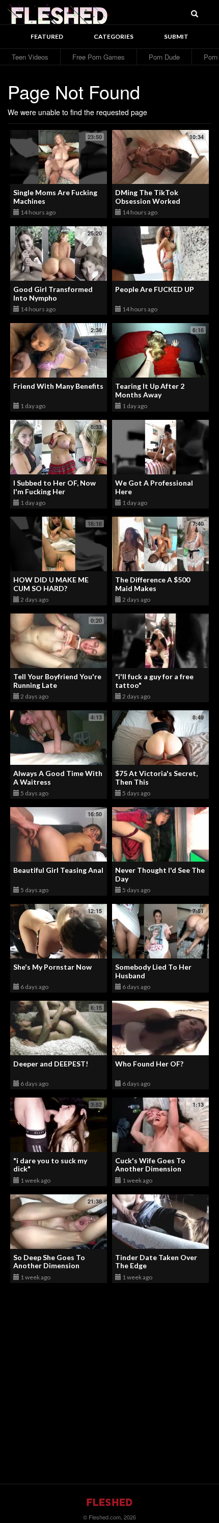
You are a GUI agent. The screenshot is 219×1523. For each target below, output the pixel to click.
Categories (113, 36)
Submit (176, 36)
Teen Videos (30, 57)
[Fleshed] (59, 13)
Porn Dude (164, 57)
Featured (47, 36)
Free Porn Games (98, 57)
